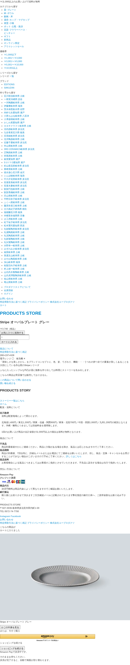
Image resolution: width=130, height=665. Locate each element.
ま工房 (13, 219)
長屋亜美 (15, 182)
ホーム (3, 404)
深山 (12, 262)
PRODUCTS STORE (20, 313)
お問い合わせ (6, 298)
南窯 (12, 252)
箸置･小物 (9, 23)
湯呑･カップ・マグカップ (16, 20)
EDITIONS (9, 84)
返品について (6, 348)
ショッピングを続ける (12, 648)
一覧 (12, 76)
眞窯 (12, 159)
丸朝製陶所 (16, 229)
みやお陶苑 (15, 259)
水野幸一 (14, 245)
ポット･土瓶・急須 (13, 26)
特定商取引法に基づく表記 (13, 302)
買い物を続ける (8, 383)
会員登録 (8, 290)
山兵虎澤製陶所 (17, 275)
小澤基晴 (14, 119)
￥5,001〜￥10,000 (13, 64)
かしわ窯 (14, 122)
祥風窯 (13, 155)
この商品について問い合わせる (15, 380)
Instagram (5, 516)
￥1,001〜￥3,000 (13, 58)
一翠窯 (13, 99)
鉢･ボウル (9, 13)
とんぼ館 (14, 175)
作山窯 (13, 146)
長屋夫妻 (15, 185)
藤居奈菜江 (15, 205)
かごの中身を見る (10, 627)
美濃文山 (14, 255)
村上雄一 (14, 269)
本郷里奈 (14, 215)
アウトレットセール (14, 46)
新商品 (7, 39)
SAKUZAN (9, 87)
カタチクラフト (17, 126)
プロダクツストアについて (17, 287)
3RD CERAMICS (19, 149)
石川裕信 (14, 96)
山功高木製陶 (16, 272)
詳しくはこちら (73, 456)
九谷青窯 (14, 132)
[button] (65, 637)
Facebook (16, 516)
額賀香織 (14, 192)
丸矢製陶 (14, 242)
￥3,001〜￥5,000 (13, 61)
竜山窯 (13, 282)
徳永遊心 (14, 172)
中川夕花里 (16, 179)
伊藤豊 (13, 106)
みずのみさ (16, 249)
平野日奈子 (16, 199)
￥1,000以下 (10, 54)
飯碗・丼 (8, 16)
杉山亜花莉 (16, 165)
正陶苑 (13, 152)
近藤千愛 (15, 142)
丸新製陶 (14, 239)
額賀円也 (14, 189)
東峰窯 (13, 169)
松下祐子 (15, 222)
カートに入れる (9, 341)
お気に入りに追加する (12, 332)
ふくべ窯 (14, 202)
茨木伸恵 (14, 109)
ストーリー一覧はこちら (12, 400)
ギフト (7, 36)
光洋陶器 (14, 139)
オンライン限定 (12, 43)
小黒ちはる (16, 116)
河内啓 (14, 129)
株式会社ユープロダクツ (62, 302)
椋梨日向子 (15, 265)
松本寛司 (14, 225)
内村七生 (14, 112)
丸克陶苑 (14, 235)
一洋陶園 (14, 102)
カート (3, 305)
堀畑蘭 (13, 212)
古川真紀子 (15, 209)
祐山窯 (13, 278)
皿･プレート (10, 10)
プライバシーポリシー (38, 302)
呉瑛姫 (14, 136)
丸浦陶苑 (14, 232)
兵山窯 (13, 195)
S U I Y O (14, 162)
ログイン (8, 293)
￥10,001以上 (11, 68)
